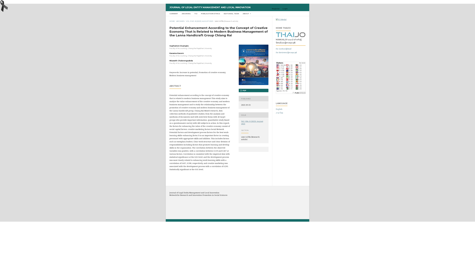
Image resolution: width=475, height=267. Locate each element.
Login (285, 9)
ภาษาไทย (279, 113)
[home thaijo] (291, 36)
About (246, 14)
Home (172, 21)
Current (173, 14)
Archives (186, 14)
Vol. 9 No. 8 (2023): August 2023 (199, 21)
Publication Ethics (210, 14)
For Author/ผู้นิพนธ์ (283, 49)
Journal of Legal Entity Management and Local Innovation (209, 7)
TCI (195, 14)
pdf (244, 90)
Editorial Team (231, 14)
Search (300, 13)
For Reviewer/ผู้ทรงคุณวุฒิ (286, 52)
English (279, 109)
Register (276, 9)
